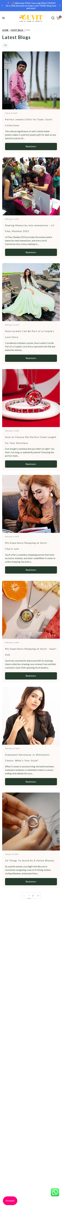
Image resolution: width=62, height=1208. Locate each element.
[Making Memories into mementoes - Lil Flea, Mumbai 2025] (31, 186)
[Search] (52, 18)
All (5, 45)
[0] (57, 18)
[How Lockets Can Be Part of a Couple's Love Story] (31, 292)
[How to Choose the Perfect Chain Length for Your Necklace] (31, 398)
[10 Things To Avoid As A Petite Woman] (31, 821)
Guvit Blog (17, 30)
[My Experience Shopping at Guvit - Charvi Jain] (31, 504)
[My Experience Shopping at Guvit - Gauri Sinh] (31, 610)
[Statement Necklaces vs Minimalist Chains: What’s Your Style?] (31, 716)
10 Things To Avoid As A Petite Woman (29, 860)
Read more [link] (31, 146)
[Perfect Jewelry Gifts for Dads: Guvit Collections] (31, 80)
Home (5, 30)
